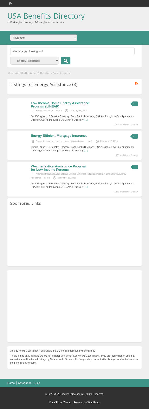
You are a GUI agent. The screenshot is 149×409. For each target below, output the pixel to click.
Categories (24, 382)
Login (137, 3)
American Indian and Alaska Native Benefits (56, 174)
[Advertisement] (74, 236)
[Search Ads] (65, 60)
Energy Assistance (44, 110)
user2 (59, 110)
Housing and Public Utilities (37, 73)
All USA (19, 73)
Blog (37, 382)
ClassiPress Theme (60, 402)
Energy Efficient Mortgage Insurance (59, 136)
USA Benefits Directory (46, 16)
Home (11, 73)
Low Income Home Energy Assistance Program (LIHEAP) (60, 104)
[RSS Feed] (10, 3)
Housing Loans (62, 141)
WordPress (93, 402)
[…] (85, 120)
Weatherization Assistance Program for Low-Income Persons (58, 168)
